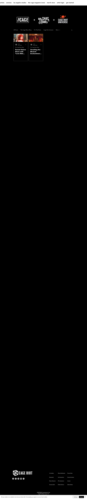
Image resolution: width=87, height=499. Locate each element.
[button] (71, 30)
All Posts (16, 30)
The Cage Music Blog (25, 30)
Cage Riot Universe (48, 30)
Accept (81, 497)
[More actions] (26, 44)
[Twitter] (18, 479)
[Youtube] (21, 479)
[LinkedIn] (23, 479)
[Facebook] (13, 479)
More (57, 30)
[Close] (85, 497)
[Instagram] (16, 479)
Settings (75, 497)
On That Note (37, 30)
